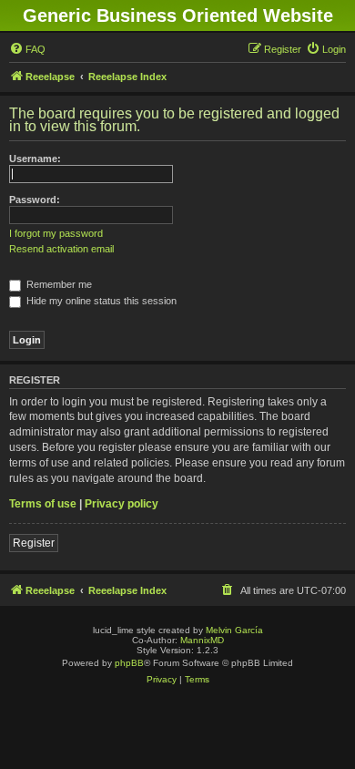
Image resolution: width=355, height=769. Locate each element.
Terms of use (42, 503)
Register (34, 543)
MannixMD (202, 640)
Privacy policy (121, 503)
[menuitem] (27, 49)
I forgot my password (56, 233)
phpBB (129, 663)
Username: (35, 158)
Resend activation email (61, 248)
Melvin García (234, 630)
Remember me (58, 284)
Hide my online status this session (100, 300)
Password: (34, 199)
